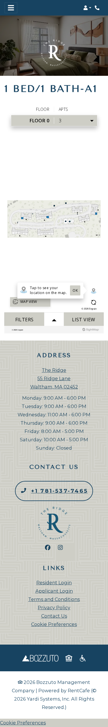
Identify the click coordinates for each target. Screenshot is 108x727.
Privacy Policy (54, 607)
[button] (87, 7)
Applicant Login (54, 591)
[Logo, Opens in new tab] (40, 658)
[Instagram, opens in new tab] (60, 547)
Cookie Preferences (54, 624)
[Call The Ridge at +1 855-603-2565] (97, 7)
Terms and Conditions (54, 599)
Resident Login (54, 582)
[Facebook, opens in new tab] (48, 547)
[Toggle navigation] (11, 7)
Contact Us (54, 616)
